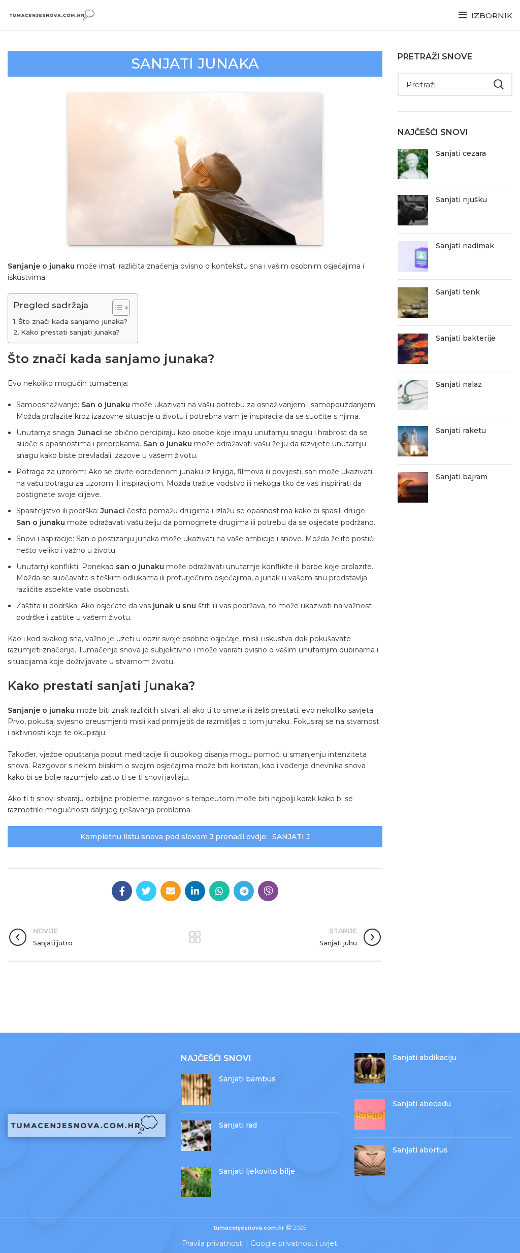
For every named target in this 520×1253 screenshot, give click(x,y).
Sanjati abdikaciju (425, 1057)
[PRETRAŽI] (498, 84)
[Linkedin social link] (195, 891)
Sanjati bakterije (466, 338)
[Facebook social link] (122, 891)
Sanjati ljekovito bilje (257, 1171)
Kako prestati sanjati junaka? (70, 332)
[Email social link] (170, 891)
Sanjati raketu (461, 430)
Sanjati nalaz (459, 384)
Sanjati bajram (462, 476)
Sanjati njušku (461, 199)
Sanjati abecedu (422, 1103)
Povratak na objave (195, 937)
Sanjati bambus (247, 1078)
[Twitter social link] (146, 891)
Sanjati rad (238, 1125)
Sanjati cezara (461, 153)
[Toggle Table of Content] (116, 307)
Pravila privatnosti (213, 1243)
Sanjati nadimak (465, 245)
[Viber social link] (268, 891)
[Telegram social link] (244, 891)
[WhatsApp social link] (219, 891)
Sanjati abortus (420, 1150)
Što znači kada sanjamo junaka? (72, 321)
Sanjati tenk (458, 291)
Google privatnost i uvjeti (294, 1243)
